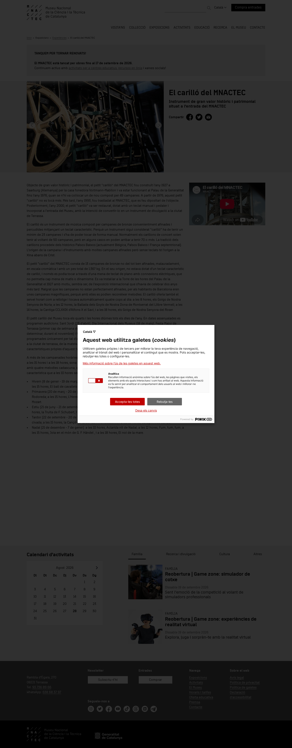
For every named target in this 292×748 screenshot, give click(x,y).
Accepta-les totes (127, 401)
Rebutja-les (165, 401)
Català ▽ (89, 331)
